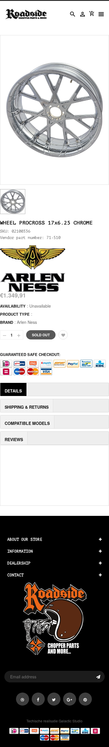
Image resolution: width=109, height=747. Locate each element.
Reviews (14, 439)
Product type (15, 314)
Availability (13, 306)
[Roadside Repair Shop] (54, 733)
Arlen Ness (27, 322)
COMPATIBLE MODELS (27, 423)
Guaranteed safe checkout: (30, 354)
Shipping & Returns (27, 407)
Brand (6, 322)
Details (13, 391)
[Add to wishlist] (63, 334)
